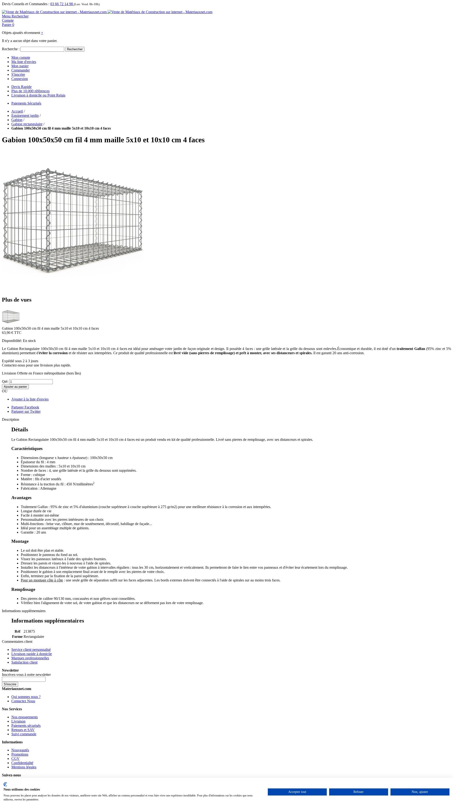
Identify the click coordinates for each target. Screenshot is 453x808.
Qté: (5, 381)
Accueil (17, 111)
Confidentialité (22, 763)
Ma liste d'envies (23, 62)
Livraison (18, 721)
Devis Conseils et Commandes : (25, 4)
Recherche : (11, 49)
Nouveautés (20, 750)
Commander (20, 70)
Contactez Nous (23, 701)
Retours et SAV (23, 730)
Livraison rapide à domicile (31, 654)
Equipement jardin (25, 116)
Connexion (19, 79)
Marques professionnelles (30, 658)
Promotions (19, 754)
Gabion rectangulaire (26, 124)
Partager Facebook (25, 407)
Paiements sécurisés (26, 726)
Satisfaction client (24, 662)
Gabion (16, 120)
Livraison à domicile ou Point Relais (38, 95)
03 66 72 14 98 (62, 4)
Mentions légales (23, 767)
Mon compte (20, 57)
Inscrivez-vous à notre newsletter (26, 675)
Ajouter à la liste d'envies (30, 399)
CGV (15, 759)
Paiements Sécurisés (26, 103)
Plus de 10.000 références (30, 91)
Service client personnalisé (31, 650)
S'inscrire (18, 74)
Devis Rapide (21, 87)
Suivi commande (23, 734)
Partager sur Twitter (26, 411)
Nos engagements (24, 717)
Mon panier (20, 66)
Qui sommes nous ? (26, 697)
